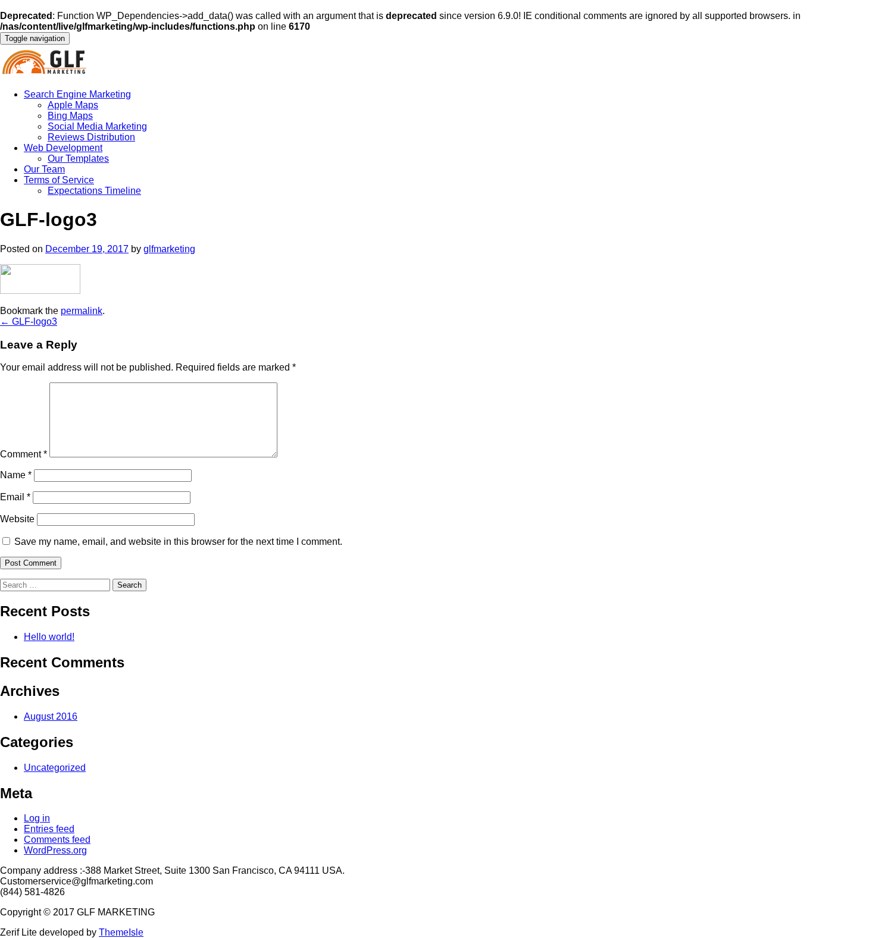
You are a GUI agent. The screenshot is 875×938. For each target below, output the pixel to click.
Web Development (63, 148)
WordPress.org (55, 850)
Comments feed (57, 840)
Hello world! (49, 637)
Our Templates (78, 158)
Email (15, 497)
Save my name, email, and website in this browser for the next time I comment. (178, 542)
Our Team (44, 169)
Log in (37, 818)
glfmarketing (169, 249)
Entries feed (49, 829)
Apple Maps (73, 105)
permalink (81, 311)
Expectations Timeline (94, 191)
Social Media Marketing (97, 126)
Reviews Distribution (91, 137)
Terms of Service (59, 180)
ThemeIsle (121, 932)
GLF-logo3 (28, 321)
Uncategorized (55, 768)
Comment (23, 454)
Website (17, 519)
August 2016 (50, 716)
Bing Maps (70, 116)
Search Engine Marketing (77, 94)
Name (16, 475)
